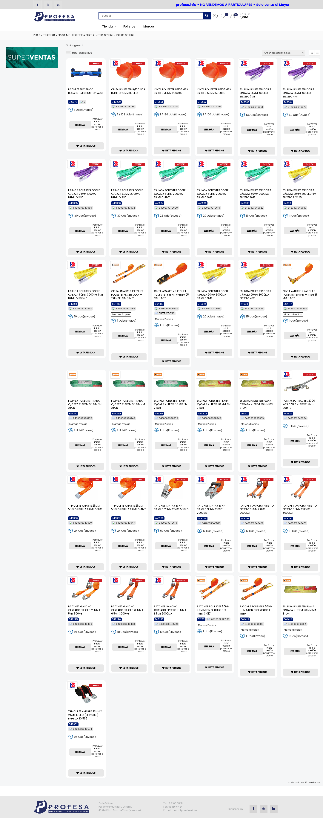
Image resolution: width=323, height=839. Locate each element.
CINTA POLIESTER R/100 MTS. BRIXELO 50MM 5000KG (214, 91)
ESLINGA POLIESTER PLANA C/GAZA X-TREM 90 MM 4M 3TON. (213, 404)
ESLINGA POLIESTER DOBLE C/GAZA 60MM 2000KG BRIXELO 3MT (127, 194)
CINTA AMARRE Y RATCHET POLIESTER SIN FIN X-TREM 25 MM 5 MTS (171, 294)
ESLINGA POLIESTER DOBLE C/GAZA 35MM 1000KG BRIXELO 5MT (84, 194)
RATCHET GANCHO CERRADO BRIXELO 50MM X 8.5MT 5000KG (170, 610)
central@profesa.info (185, 810)
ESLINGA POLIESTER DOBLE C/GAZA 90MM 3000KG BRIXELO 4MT (255, 294)
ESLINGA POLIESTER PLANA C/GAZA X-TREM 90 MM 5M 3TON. (299, 610)
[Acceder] (215, 15)
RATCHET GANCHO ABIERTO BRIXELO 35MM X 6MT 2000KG (257, 509)
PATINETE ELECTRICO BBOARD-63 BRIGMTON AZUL (85, 91)
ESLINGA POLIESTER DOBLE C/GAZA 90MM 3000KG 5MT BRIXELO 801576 (300, 194)
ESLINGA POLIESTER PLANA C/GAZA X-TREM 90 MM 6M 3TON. (256, 404)
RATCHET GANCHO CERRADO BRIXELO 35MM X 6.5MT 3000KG (127, 610)
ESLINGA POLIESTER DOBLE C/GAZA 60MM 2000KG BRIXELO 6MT (255, 194)
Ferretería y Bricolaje (56, 35)
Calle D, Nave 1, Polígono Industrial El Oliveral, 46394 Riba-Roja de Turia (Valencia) (120, 807)
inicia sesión (97, 123)
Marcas (149, 26)
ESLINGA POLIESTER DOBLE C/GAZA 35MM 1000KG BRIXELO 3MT (255, 93)
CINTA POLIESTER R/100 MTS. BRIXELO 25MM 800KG (128, 91)
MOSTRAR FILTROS (82, 52)
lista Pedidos (88, 145)
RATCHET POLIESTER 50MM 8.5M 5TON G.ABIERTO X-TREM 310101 (213, 610)
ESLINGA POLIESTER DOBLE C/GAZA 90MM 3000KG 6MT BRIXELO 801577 (85, 294)
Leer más (80, 124)
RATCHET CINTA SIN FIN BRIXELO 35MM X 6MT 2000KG (211, 509)
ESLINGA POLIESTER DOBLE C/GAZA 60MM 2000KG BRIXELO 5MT (213, 194)
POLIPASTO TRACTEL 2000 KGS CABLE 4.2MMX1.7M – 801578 (299, 404)
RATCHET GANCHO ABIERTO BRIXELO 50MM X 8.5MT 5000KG (300, 509)
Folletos (129, 26)
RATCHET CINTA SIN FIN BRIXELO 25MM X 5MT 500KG (171, 507)
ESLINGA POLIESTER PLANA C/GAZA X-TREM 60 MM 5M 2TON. (170, 404)
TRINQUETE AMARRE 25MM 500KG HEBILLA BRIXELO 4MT (128, 507)
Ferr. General (105, 35)
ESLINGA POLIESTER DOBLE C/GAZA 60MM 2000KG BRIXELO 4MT (170, 194)
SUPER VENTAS (167, 313)
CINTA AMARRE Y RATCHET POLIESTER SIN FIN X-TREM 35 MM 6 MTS (300, 294)
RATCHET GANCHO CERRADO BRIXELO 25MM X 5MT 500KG (84, 610)
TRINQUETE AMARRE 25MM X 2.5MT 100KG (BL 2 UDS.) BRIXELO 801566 (85, 715)
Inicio (36, 35)
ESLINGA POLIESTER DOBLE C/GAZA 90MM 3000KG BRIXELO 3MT (213, 294)
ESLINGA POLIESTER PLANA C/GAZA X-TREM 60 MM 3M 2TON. (84, 404)
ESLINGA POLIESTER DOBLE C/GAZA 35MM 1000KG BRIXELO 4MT (298, 93)
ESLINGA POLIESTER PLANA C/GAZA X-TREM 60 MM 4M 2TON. (128, 404)
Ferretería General (83, 35)
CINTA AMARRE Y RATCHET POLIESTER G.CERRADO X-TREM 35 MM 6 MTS (127, 294)
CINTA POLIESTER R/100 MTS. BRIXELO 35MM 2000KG (171, 91)
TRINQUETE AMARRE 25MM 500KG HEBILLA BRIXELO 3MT (85, 507)
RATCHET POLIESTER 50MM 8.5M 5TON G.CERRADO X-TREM (256, 610)
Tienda (107, 26)
